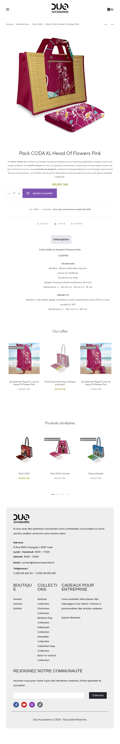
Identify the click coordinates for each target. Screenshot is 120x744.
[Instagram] (32, 705)
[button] (53, 493)
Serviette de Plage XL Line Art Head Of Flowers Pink (24, 383)
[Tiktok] (40, 705)
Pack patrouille (95, 473)
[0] (112, 9)
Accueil (9, 24)
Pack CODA (37, 24)
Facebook (44, 224)
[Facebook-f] (16, 705)
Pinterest (78, 224)
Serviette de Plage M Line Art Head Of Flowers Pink (95, 383)
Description (61, 239)
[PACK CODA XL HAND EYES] (106, 24)
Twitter (62, 224)
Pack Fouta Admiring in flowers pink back (60, 383)
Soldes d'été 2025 (83, 209)
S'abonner (98, 695)
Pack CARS (24, 473)
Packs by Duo (22, 24)
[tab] (61, 239)
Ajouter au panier (42, 193)
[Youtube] (24, 705)
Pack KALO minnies (60, 473)
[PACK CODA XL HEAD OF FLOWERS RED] (111, 24)
